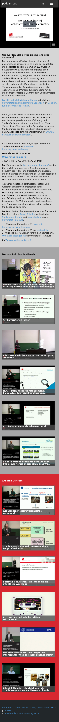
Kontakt (7, 710)
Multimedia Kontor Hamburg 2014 (22, 713)
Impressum (43, 707)
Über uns (7, 707)
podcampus (9, 3)
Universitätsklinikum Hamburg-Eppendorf (23, 103)
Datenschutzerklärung (25, 707)
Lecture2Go (42, 230)
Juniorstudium (34, 217)
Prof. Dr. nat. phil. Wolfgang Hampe (20, 100)
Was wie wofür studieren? (36, 165)
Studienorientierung (12, 217)
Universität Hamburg (14, 157)
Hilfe (53, 707)
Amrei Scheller (27, 214)
